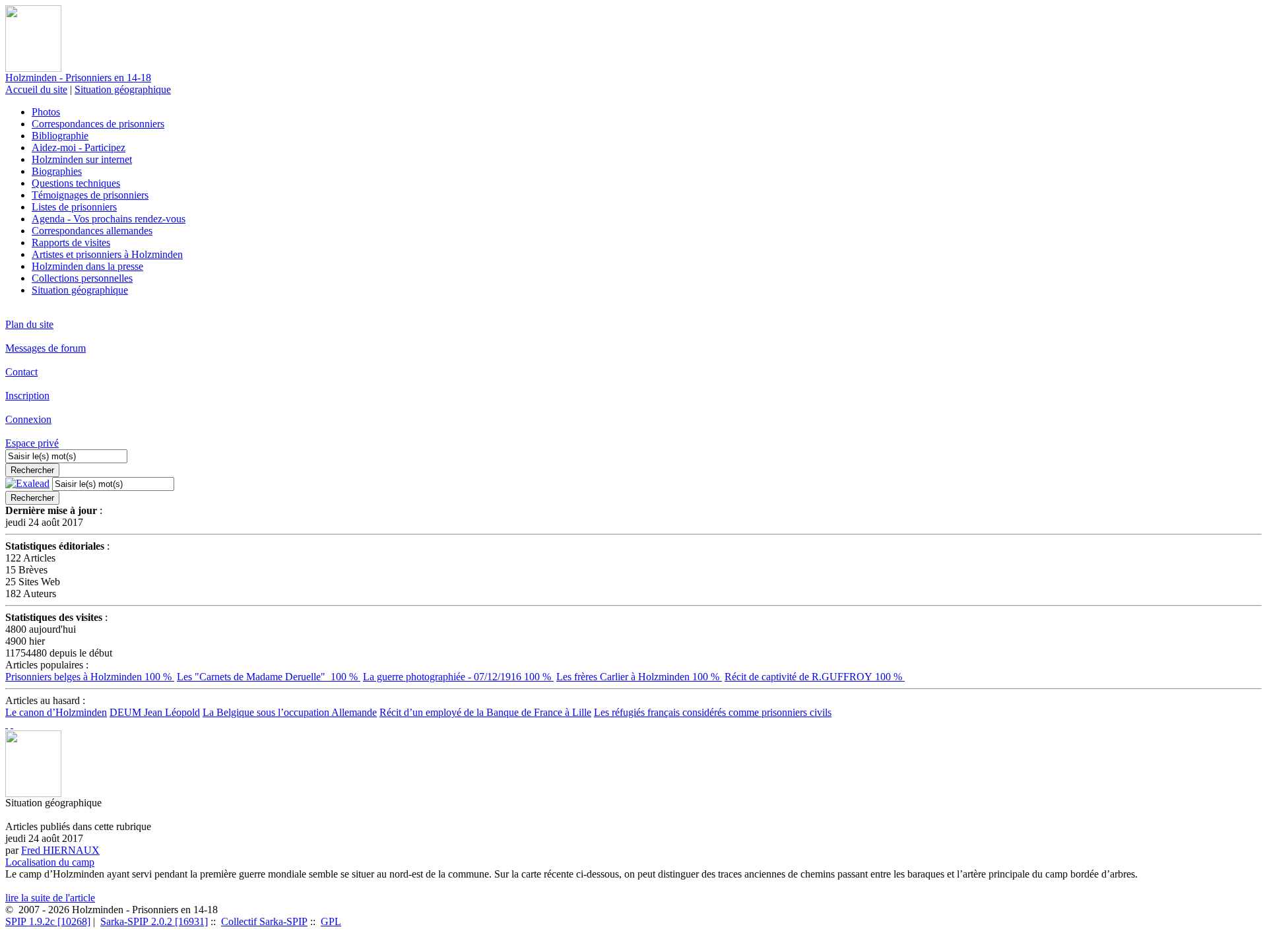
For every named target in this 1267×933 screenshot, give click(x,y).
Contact (21, 371)
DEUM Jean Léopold (155, 712)
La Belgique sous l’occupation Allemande (290, 712)
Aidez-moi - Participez (78, 147)
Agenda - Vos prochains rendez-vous (108, 218)
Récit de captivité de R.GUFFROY (815, 676)
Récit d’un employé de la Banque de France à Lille (485, 712)
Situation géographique (123, 89)
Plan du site (29, 324)
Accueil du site (36, 89)
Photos (46, 111)
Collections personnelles (82, 278)
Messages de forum (45, 348)
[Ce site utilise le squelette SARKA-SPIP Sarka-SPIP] (6, 724)
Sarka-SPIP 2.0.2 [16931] (154, 921)
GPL (331, 921)
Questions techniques (76, 183)
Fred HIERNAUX (60, 850)
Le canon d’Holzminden (56, 712)
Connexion (28, 419)
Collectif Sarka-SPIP (264, 921)
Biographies (57, 171)
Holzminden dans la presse (87, 266)
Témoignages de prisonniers (90, 195)
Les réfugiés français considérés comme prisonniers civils (712, 712)
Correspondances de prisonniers (98, 123)
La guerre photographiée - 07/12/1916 (458, 676)
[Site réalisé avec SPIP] (12, 724)
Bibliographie (60, 135)
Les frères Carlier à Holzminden (639, 676)
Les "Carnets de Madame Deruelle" (268, 676)
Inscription (27, 395)
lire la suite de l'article (50, 897)
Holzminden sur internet (82, 159)
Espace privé (32, 443)
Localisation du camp (49, 862)
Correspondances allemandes (92, 230)
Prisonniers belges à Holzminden (89, 676)
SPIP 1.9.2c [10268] (47, 921)
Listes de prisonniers (74, 206)
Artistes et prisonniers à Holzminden (107, 254)
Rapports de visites (71, 242)
